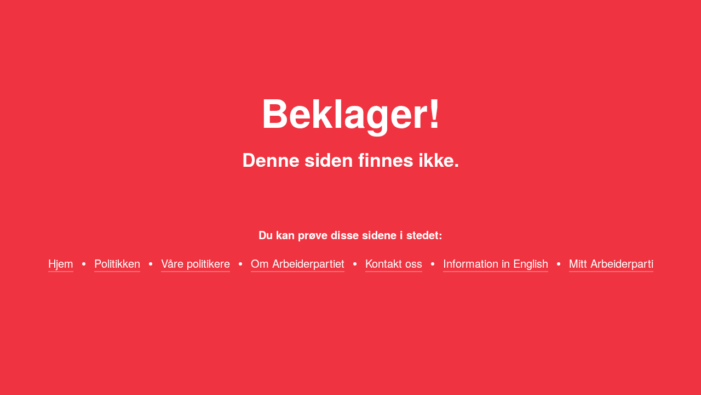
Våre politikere (195, 263)
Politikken (117, 263)
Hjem (60, 263)
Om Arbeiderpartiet (297, 263)
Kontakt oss (393, 263)
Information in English (495, 263)
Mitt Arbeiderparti (611, 263)
